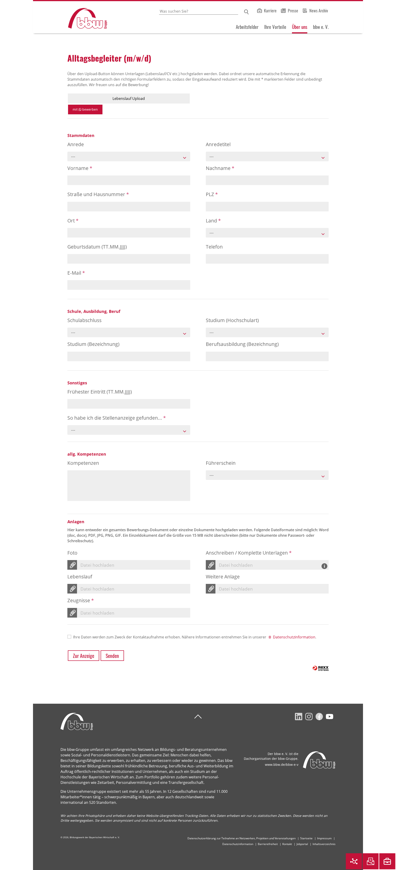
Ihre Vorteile (275, 26)
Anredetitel (218, 144)
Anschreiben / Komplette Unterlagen (249, 553)
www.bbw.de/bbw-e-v (281, 764)
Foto (72, 553)
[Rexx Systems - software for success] (321, 668)
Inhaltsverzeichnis (324, 844)
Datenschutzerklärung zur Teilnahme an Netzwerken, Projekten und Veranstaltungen (241, 838)
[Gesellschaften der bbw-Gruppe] (354, 861)
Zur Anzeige (83, 655)
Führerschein (221, 463)
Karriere (270, 11)
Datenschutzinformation (294, 637)
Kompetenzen (83, 463)
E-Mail (76, 273)
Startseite (306, 838)
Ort (73, 220)
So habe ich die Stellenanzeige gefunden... (116, 418)
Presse (293, 11)
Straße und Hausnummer (98, 194)
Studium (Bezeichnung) (93, 344)
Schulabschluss (84, 320)
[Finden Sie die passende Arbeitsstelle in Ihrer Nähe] (387, 861)
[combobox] (128, 156)
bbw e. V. (321, 26)
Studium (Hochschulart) (232, 320)
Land (213, 220)
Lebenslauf (79, 576)
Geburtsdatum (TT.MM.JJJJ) (97, 246)
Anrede (75, 144)
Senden (112, 655)
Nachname (220, 168)
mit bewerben (85, 109)
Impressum (324, 838)
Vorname (79, 168)
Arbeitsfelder (247, 26)
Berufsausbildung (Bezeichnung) (242, 344)
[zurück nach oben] (198, 716)
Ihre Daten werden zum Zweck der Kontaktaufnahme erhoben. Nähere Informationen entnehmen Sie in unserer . (194, 637)
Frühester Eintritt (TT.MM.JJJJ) (99, 391)
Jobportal (302, 844)
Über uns (299, 26)
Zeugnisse (80, 600)
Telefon (214, 246)
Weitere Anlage (223, 576)
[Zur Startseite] (70, 17)
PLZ (212, 194)
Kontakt (287, 844)
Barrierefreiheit (268, 844)
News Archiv (318, 11)
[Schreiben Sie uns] (371, 861)
